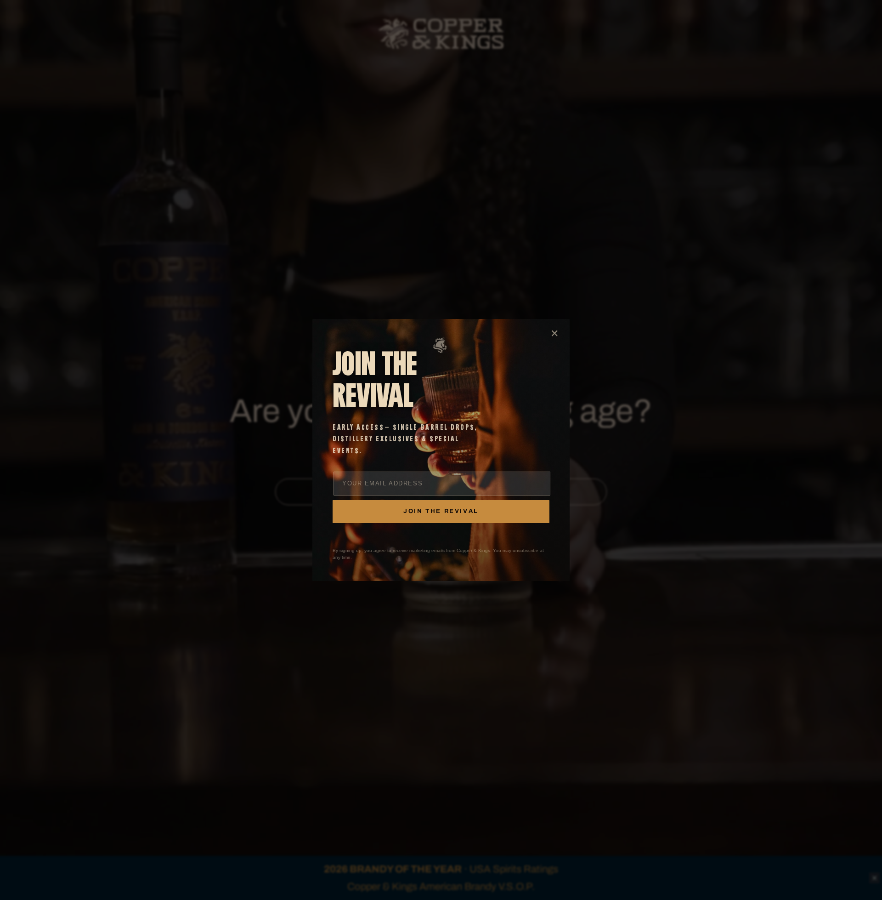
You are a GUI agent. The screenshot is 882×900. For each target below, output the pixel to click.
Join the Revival (441, 511)
